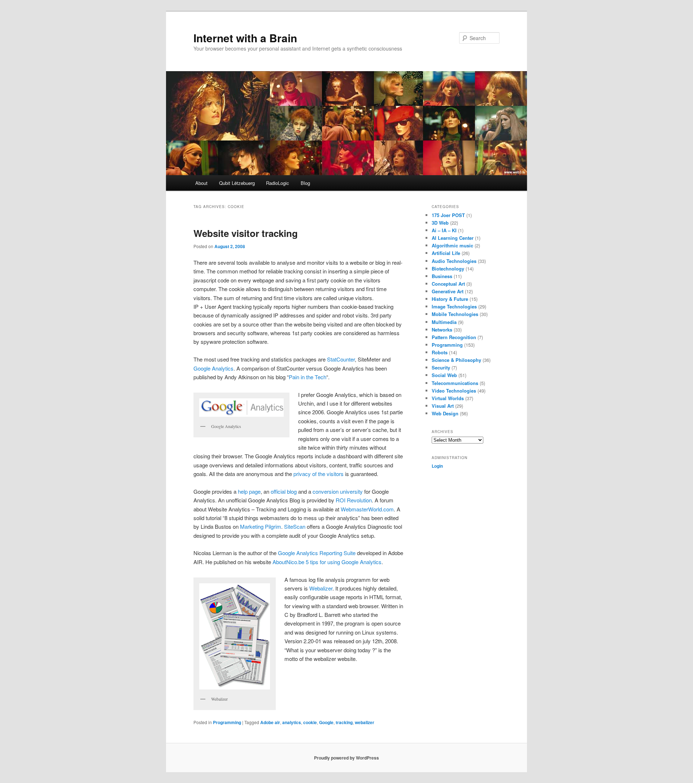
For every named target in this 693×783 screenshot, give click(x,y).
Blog (305, 182)
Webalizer (320, 588)
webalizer (364, 722)
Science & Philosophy (456, 359)
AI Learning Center (453, 237)
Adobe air (270, 722)
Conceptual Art (448, 283)
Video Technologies (454, 390)
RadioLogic (277, 182)
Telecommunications (455, 383)
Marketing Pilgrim (260, 526)
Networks (442, 329)
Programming (227, 722)
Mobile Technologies (455, 314)
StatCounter (341, 359)
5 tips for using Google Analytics (344, 562)
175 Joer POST (448, 215)
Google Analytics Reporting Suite (317, 553)
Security (441, 367)
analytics (291, 722)
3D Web (440, 222)
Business (442, 276)
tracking (344, 722)
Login (437, 466)
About (201, 182)
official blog (284, 491)
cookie (310, 722)
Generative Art (447, 291)
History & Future (450, 298)
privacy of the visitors (318, 473)
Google (326, 722)
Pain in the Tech (307, 377)
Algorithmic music (452, 245)
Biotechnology (448, 268)
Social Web (444, 375)
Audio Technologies (454, 261)
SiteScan (294, 526)
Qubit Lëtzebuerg (237, 182)
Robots (440, 352)
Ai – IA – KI (444, 230)
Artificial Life (446, 253)
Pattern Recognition (454, 337)
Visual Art (443, 405)
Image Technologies (454, 306)
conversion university (338, 491)
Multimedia (444, 322)
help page (249, 491)
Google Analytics (213, 368)
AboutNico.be (288, 562)
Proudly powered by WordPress (346, 757)
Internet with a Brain (245, 38)
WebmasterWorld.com (367, 509)
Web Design (445, 413)
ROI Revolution (354, 500)
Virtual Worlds (448, 398)
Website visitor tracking (245, 233)
